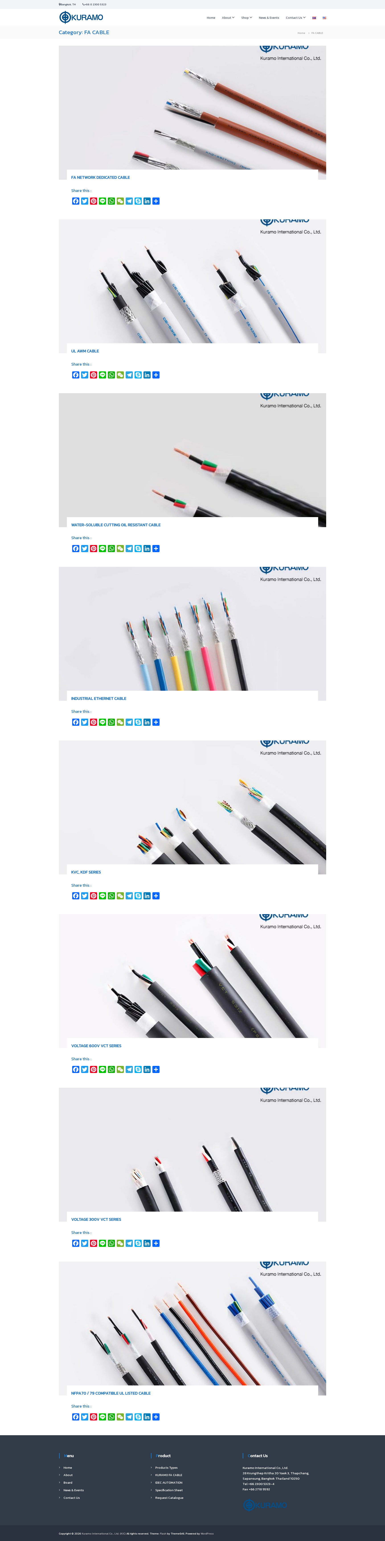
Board (67, 1482)
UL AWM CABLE (85, 351)
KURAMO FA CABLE (168, 1475)
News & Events (269, 17)
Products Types (166, 1467)
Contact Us (294, 17)
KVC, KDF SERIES (86, 872)
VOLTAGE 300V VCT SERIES (96, 1219)
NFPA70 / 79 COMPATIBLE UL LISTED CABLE (111, 1393)
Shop (245, 17)
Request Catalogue (169, 1497)
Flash (163, 1534)
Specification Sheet (169, 1490)
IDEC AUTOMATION (168, 1482)
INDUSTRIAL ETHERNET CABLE (98, 698)
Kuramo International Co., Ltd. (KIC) (104, 1534)
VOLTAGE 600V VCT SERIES (96, 1046)
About (226, 17)
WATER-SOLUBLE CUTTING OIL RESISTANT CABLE (116, 525)
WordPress (207, 1534)
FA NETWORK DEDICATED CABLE (100, 177)
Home (211, 17)
